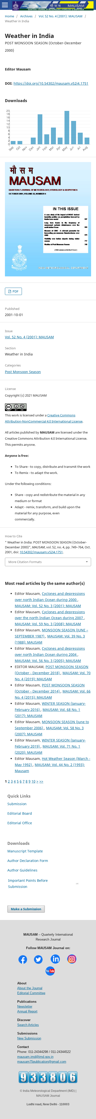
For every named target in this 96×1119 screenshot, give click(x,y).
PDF (15, 291)
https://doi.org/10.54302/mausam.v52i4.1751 (51, 83)
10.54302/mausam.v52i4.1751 (41, 552)
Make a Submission (26, 909)
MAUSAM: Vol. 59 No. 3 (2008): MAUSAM (48, 624)
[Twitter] (38, 963)
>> (41, 781)
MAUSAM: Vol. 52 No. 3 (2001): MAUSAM (48, 605)
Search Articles (28, 1025)
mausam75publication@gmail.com (41, 1061)
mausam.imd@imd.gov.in (35, 1057)
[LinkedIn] (55, 963)
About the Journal (29, 988)
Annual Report (27, 1011)
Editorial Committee (31, 993)
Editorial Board (19, 813)
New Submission (29, 1038)
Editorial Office (19, 823)
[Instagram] (71, 963)
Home (9, 16)
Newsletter (24, 1006)
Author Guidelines (22, 870)
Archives (26, 16)
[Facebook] (23, 963)
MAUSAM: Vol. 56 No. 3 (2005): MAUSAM (48, 660)
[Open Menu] (5, 5)
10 (33, 781)
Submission (17, 803)
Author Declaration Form (27, 860)
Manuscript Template (25, 851)
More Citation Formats (25, 562)
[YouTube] (50, 975)
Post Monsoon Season (23, 371)
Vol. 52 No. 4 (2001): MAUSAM (60, 16)
